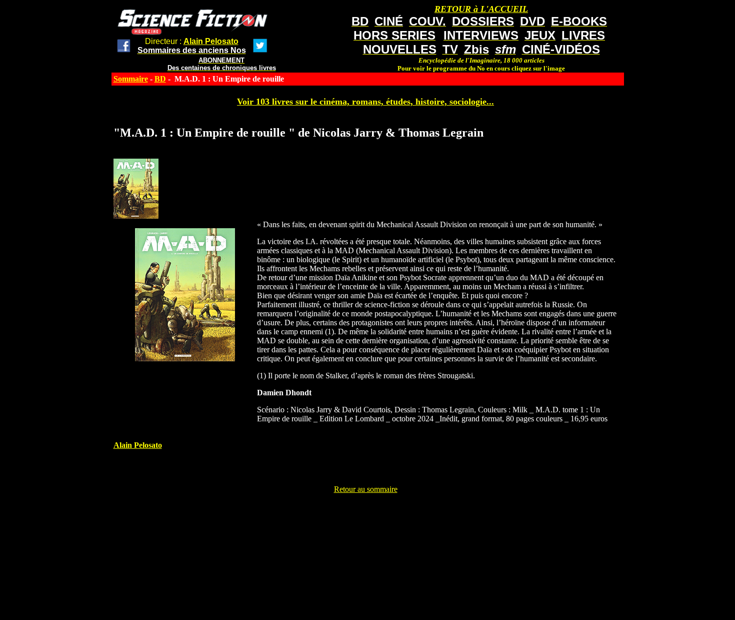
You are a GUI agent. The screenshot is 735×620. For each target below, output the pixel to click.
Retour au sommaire (366, 489)
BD (160, 79)
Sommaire (131, 79)
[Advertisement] (366, 516)
